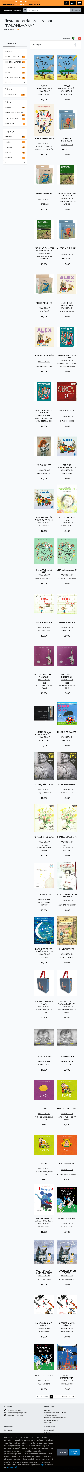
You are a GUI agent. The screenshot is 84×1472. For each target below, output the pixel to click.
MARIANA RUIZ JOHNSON (44, 578)
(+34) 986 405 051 (13, 1410)
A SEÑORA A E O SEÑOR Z (67, 1324)
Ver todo (8, 82)
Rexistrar (47, 1432)
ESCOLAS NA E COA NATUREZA (67, 194)
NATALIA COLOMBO (67, 421)
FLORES (44, 1163)
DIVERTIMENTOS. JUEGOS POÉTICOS (44, 1219)
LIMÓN (44, 1108)
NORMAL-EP (14, 124)
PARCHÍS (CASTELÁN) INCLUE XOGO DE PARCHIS (67, 467)
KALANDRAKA (14, 94)
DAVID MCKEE (67, 740)
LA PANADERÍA (67, 1056)
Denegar (62, 1452)
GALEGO (14, 142)
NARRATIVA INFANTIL (14, 57)
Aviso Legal (48, 1423)
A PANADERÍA (44, 1056)
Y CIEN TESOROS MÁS (67, 518)
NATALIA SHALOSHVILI (44, 1279)
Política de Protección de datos (55, 1413)
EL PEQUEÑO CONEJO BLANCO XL (44, 675)
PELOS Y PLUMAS (44, 303)
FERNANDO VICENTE (44, 473)
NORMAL (14, 107)
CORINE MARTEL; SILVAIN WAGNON (67, 202)
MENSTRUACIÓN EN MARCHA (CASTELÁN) (44, 412)
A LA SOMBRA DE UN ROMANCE (67, 895)
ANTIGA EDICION (14, 119)
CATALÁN (14, 147)
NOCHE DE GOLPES (44, 1375)
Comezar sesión (49, 1430)
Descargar (67, 38)
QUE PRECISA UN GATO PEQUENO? (44, 1272)
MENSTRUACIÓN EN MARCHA (67, 356)
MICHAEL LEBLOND (67, 1384)
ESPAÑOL (14, 137)
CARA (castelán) (66, 1163)
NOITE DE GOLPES (66, 1218)
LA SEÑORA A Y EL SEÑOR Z (44, 1324)
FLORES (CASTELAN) (66, 1108)
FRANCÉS (14, 158)
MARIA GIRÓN (67, 473)
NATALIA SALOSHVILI (66, 311)
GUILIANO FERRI (67, 631)
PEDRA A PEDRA (44, 622)
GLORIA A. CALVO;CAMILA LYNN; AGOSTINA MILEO (66, 365)
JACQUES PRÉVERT (44, 793)
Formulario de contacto (14, 1415)
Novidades (8, 1430)
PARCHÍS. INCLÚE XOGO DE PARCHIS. (44, 518)
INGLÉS (14, 152)
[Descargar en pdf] (79, 38)
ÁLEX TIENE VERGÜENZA (67, 304)
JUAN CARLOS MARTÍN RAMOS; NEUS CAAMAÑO (44, 148)
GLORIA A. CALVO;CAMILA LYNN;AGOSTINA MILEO (44, 419)
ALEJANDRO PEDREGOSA (67, 905)
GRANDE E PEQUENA (66, 837)
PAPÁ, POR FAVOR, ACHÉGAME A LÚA (44, 950)
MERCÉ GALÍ (66, 149)
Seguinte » (66, 1396)
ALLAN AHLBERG (67, 1227)
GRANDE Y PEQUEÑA (44, 837)
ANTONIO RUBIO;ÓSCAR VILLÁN (44, 1011)
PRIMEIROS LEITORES (14, 62)
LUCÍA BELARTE (44, 1065)
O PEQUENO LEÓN (66, 784)
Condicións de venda (51, 1420)
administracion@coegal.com (16, 1413)
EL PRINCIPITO (44, 894)
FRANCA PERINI (66, 526)
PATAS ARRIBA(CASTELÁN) (67, 87)
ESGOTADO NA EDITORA (14, 113)
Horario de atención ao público (55, 1418)
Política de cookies (50, 1415)
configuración (12, 1467)
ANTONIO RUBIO (44, 1227)
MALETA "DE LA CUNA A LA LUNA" (66, 1002)
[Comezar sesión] (66, 3)
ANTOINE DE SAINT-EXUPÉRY (44, 903)
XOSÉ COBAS (44, 740)
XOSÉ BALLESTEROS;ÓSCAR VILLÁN (44, 685)
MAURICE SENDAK (67, 957)
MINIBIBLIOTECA (66, 949)
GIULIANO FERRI (44, 631)
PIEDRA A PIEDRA (67, 622)
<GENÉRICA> (14, 67)
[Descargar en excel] (73, 38)
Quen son (47, 1410)
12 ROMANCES (44, 465)
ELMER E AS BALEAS (66, 732)
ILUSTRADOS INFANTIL (14, 78)
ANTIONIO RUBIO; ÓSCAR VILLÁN (44, 1118)
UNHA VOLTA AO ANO (44, 571)
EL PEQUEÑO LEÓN (44, 784)
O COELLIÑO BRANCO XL (67, 675)
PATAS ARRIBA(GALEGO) (44, 87)
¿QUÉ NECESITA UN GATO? (67, 1272)
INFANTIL (14, 72)
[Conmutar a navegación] (79, 3)
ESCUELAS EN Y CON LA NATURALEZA (44, 249)
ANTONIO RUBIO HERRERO (66, 1174)
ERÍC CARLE (44, 957)
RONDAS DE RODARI (44, 138)
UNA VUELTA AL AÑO (67, 570)
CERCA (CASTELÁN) (67, 410)
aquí (42, 1464)
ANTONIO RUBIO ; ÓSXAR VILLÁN (67, 1118)
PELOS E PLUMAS (44, 193)
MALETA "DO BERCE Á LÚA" (44, 1002)
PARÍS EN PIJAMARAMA (66, 1376)
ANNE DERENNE (44, 94)
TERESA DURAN (44, 1332)
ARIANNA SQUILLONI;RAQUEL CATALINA (44, 847)
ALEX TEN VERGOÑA (44, 355)
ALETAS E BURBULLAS (66, 139)
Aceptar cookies (74, 1452)
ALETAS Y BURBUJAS (66, 248)
